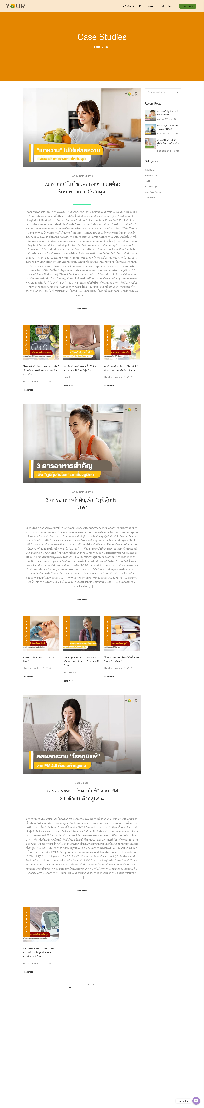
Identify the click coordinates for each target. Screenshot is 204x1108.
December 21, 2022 (81, 514)
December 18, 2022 (67, 631)
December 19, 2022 (26, 631)
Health (74, 176)
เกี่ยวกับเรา (168, 6)
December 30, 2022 (81, 198)
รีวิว (141, 6)
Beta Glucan (86, 176)
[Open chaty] (196, 1101)
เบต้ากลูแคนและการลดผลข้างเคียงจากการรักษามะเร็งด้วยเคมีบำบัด (81, 661)
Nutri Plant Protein (153, 192)
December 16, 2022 (107, 631)
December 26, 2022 (67, 340)
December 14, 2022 (81, 805)
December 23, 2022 (107, 340)
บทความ (152, 6)
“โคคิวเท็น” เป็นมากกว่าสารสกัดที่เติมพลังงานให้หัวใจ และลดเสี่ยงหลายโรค (41, 370)
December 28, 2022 (26, 340)
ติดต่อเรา (188, 6)
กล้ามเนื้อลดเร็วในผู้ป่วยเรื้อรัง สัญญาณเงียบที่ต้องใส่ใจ (168, 143)
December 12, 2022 (26, 922)
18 (87, 984)
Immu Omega (151, 186)
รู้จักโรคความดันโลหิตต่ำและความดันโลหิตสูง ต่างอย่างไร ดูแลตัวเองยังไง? (39, 952)
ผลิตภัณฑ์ (128, 6)
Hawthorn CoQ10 (41, 381)
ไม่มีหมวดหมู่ (150, 197)
